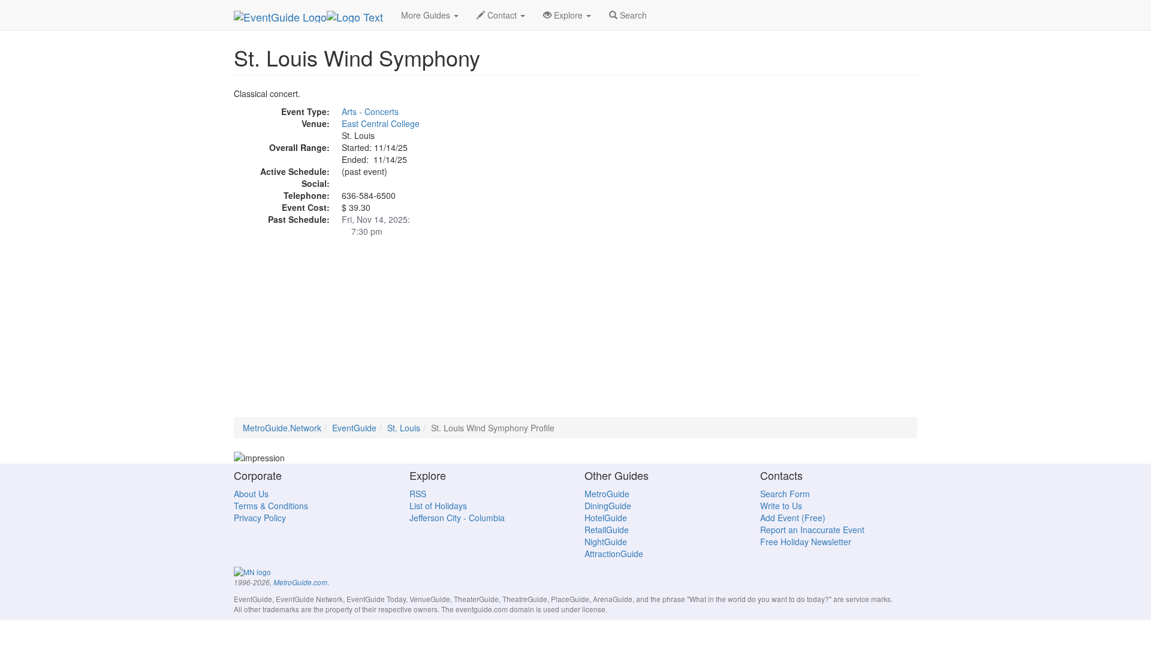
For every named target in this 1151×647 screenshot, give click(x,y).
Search (632, 15)
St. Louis (403, 428)
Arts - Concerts (370, 111)
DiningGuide (607, 506)
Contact (502, 15)
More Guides (427, 15)
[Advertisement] (575, 333)
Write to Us (781, 506)
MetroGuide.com (300, 582)
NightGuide (605, 542)
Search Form (785, 494)
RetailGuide (606, 530)
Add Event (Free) (792, 518)
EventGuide (354, 428)
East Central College (381, 123)
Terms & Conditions (271, 506)
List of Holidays (438, 506)
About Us (251, 494)
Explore (568, 15)
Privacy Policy (260, 518)
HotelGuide (605, 518)
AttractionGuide (613, 554)
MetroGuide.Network (282, 428)
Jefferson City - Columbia (457, 518)
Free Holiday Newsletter (805, 542)
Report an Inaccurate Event (812, 530)
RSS (417, 494)
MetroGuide (606, 494)
